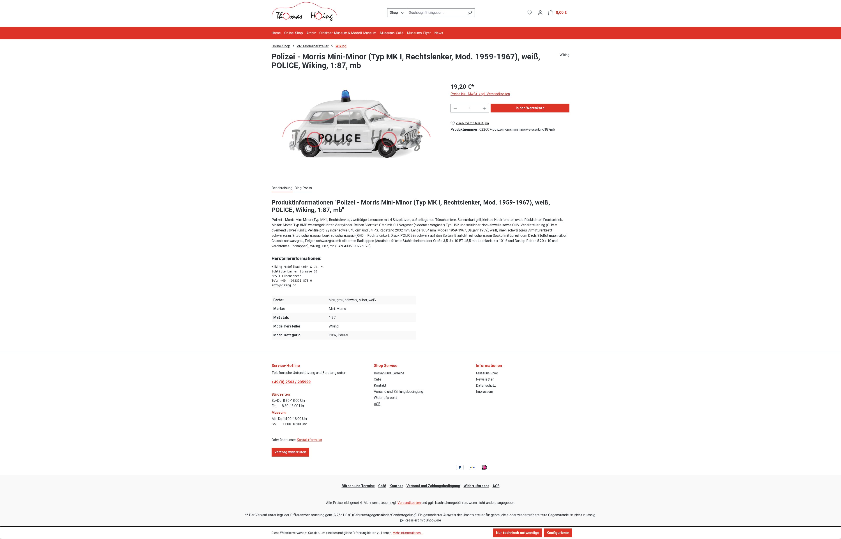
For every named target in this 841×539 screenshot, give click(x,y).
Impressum (484, 392)
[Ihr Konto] (540, 12)
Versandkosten (409, 503)
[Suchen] (470, 12)
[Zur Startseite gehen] (304, 12)
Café (377, 379)
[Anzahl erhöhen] (484, 108)
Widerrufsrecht (385, 398)
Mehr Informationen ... (408, 533)
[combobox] (436, 12)
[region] (356, 129)
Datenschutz (486, 385)
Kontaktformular (309, 440)
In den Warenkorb (530, 108)
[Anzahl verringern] (455, 108)
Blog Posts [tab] (303, 188)
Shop (394, 13)
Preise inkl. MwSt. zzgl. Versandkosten (480, 94)
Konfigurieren (558, 533)
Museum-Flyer (487, 373)
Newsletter (485, 379)
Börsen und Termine (389, 373)
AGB (377, 404)
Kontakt (380, 385)
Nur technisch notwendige (517, 533)
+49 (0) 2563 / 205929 (291, 382)
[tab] (282, 188)
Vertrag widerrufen (290, 452)
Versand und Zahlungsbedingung (398, 392)
